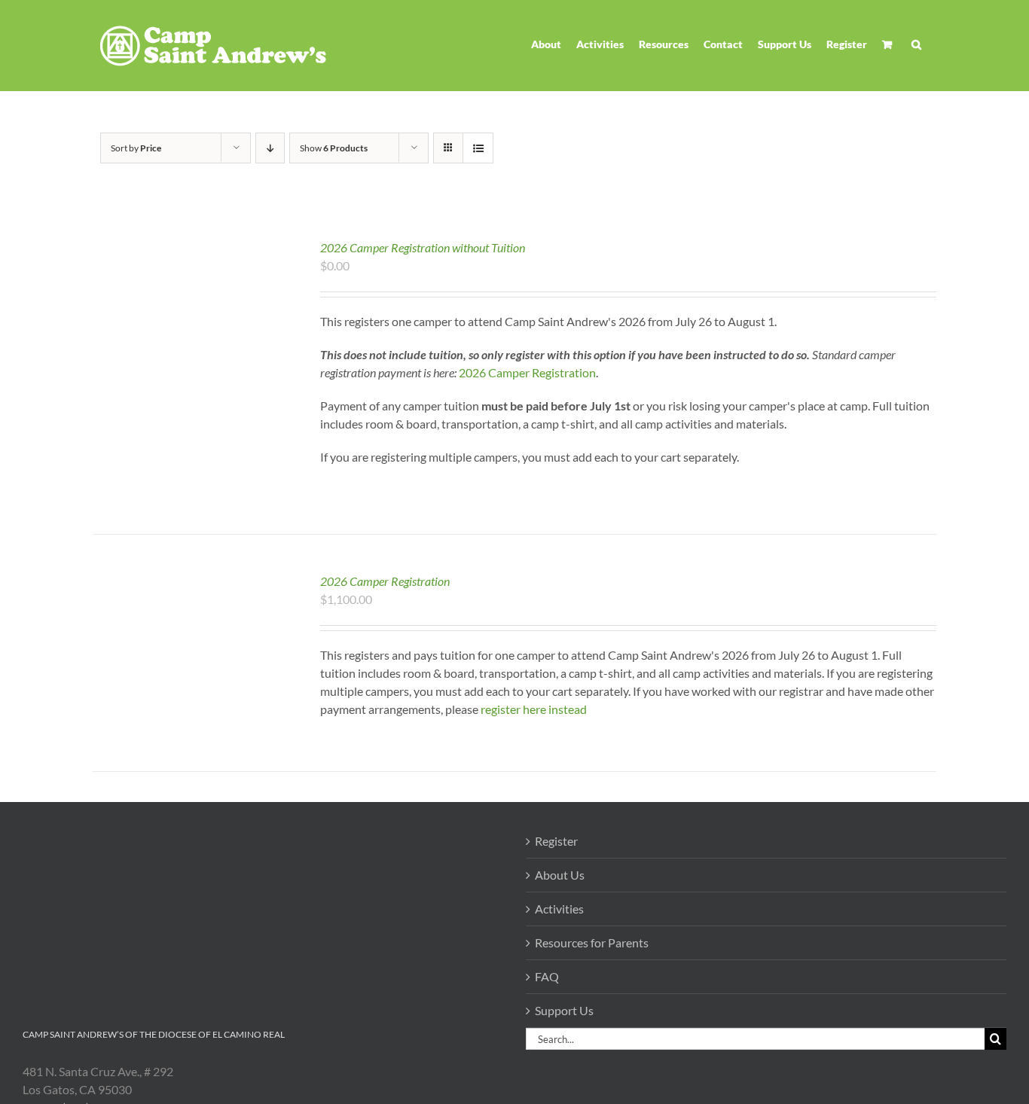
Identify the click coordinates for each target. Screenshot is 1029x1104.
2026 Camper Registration (385, 581)
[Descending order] (270, 148)
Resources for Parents (592, 942)
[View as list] (478, 148)
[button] (916, 44)
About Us (560, 875)
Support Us (564, 1010)
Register (556, 841)
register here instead (534, 709)
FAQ (547, 976)
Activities (559, 908)
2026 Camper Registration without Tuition (422, 247)
